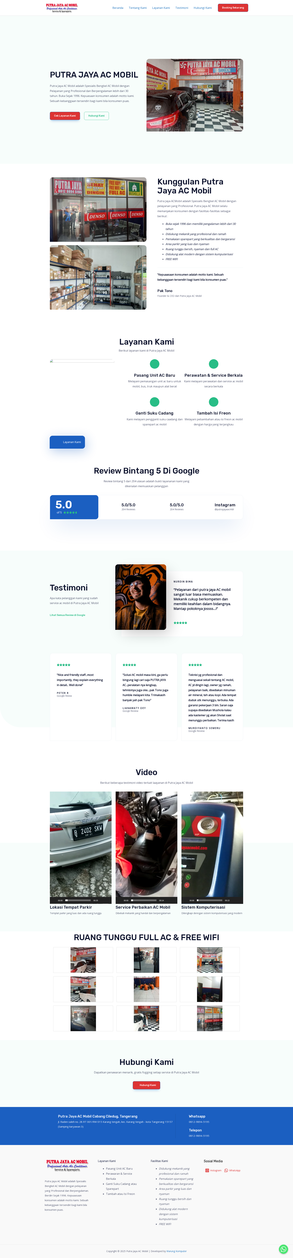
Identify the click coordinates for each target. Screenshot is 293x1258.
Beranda (117, 8)
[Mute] (101, 900)
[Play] (54, 900)
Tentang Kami (138, 8)
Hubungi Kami (203, 8)
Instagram (225, 505)
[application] (81, 848)
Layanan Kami (161, 8)
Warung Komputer (177, 1251)
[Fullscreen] (107, 900)
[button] (65, 116)
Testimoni (181, 8)
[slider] (78, 900)
